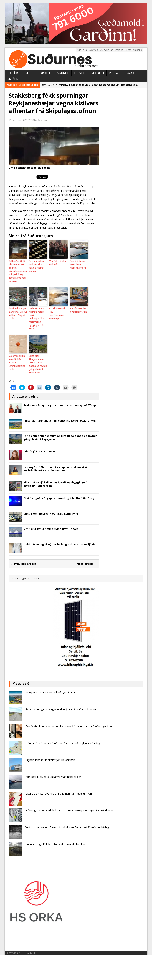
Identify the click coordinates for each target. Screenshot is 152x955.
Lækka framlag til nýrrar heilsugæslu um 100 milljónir (59, 544)
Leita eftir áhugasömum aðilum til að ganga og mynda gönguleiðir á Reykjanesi (38, 364)
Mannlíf (63, 73)
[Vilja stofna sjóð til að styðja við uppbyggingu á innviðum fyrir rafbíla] (15, 488)
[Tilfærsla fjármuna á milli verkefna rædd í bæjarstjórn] (15, 426)
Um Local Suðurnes (87, 49)
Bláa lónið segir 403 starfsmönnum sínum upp (57, 313)
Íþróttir (46, 73)
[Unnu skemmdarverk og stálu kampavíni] (15, 519)
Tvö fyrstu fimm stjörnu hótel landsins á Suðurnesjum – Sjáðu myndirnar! (69, 726)
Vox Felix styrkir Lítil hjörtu (57, 262)
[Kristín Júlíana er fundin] (15, 457)
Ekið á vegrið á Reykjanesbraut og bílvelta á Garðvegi (59, 498)
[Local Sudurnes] (76, 59)
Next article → (87, 563)
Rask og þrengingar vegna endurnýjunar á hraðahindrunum (60, 709)
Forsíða (13, 73)
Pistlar (114, 73)
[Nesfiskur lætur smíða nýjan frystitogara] (15, 535)
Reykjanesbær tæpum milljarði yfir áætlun (50, 692)
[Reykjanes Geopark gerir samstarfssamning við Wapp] (15, 411)
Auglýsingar (106, 49)
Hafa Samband (134, 49)
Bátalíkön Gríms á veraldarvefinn (78, 310)
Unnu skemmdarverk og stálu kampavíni (50, 513)
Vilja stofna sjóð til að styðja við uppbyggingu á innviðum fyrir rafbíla (55, 484)
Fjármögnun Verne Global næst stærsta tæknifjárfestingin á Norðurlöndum (70, 810)
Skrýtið (13, 79)
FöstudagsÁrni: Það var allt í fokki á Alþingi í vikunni (37, 266)
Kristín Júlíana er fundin (39, 451)
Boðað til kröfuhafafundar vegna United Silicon (53, 776)
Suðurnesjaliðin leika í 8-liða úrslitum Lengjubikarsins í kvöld (17, 362)
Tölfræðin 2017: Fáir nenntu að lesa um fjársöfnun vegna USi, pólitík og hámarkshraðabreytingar (18, 271)
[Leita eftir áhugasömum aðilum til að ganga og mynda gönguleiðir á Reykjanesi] (15, 442)
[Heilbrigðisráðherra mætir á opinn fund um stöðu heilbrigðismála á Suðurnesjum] (15, 473)
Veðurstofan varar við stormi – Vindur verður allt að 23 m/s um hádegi (67, 827)
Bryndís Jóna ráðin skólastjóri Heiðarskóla (50, 760)
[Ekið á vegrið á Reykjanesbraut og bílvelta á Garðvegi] (15, 504)
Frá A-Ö (130, 73)
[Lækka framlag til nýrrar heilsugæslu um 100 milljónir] (15, 550)
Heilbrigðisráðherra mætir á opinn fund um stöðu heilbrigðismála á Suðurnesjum (56, 468)
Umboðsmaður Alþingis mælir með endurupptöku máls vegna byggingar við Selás (37, 318)
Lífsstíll (80, 73)
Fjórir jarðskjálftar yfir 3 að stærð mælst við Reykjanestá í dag (62, 743)
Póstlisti (119, 49)
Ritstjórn (43, 120)
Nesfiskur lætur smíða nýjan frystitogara (51, 529)
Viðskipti (98, 73)
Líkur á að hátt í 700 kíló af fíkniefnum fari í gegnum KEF (58, 793)
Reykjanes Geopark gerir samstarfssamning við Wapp (59, 405)
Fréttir (29, 73)
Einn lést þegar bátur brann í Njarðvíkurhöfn (78, 264)
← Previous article (23, 563)
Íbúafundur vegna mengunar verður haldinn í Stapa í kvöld (18, 313)
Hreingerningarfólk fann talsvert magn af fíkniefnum (56, 844)
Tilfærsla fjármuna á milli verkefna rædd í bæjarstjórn (59, 420)
